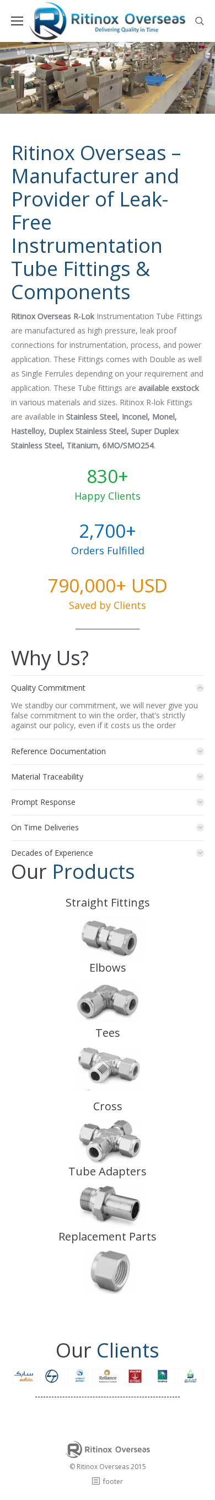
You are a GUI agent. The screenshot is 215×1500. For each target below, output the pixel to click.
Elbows (107, 967)
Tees (107, 1032)
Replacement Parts (107, 1236)
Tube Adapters (107, 1171)
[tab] (107, 685)
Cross (107, 1106)
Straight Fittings (108, 902)
